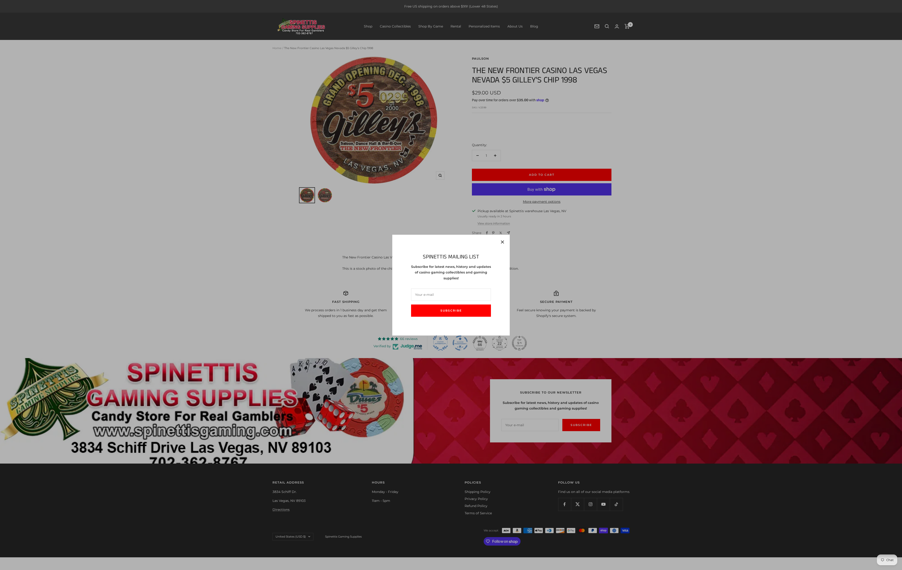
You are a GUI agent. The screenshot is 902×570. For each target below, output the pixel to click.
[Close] (502, 242)
